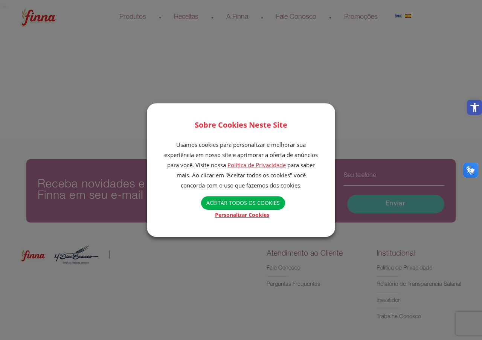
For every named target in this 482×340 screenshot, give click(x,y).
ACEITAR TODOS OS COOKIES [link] (243, 202)
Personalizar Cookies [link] (242, 214)
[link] (474, 107)
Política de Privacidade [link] (256, 165)
